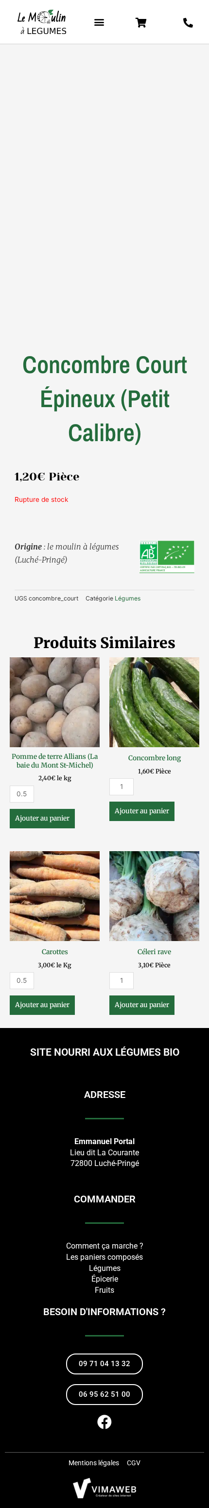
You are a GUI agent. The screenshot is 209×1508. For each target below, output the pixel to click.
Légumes (127, 598)
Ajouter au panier (42, 818)
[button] (99, 22)
